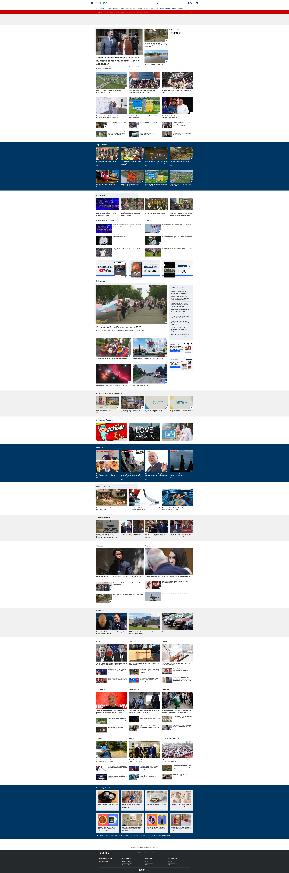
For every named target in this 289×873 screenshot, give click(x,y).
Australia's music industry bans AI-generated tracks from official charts (150, 717)
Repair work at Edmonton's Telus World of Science (148, 358)
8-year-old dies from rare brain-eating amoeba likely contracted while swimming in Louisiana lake (182, 679)
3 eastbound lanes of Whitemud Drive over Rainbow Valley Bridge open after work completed (116, 133)
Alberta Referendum (177, 8)
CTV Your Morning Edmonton (127, 8)
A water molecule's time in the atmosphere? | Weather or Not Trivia (156, 411)
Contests (146, 8)
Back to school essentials (104, 410)
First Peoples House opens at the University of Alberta (106, 162)
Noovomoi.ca (171, 863)
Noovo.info (171, 861)
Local (112, 3)
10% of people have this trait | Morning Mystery (181, 411)
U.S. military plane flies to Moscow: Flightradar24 (175, 593)
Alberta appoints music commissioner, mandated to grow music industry (182, 133)
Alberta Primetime (165, 8)
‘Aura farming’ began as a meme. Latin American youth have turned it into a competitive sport (176, 711)
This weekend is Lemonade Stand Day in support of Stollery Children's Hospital (131, 163)
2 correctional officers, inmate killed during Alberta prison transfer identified (111, 632)
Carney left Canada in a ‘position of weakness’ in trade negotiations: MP (181, 535)
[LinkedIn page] (109, 853)
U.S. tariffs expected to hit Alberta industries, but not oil (180, 162)
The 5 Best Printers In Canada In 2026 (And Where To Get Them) (156, 805)
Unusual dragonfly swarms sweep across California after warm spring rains (182, 767)
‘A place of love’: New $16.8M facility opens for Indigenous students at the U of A (142, 91)
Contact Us (155, 847)
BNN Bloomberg (149, 863)
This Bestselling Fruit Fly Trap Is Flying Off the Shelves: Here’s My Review (181, 828)
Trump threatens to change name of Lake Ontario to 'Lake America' (107, 474)
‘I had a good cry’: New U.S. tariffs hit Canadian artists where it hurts (149, 726)
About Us (133, 847)
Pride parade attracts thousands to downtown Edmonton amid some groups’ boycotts (131, 213)
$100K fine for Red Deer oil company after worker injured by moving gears (143, 632)
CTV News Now (169, 3)
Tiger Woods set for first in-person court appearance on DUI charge (108, 760)
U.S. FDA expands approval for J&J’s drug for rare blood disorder (144, 663)
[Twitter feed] (100, 853)
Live (177, 3)
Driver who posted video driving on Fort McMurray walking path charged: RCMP (149, 133)
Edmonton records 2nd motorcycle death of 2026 (180, 185)
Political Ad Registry (127, 864)
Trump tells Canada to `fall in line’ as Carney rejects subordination (142, 760)
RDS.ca (170, 864)
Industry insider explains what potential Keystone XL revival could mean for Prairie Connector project (106, 536)
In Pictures (133, 3)
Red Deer (139, 8)
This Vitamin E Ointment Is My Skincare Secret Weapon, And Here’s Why (131, 806)
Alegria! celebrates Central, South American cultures (112, 358)
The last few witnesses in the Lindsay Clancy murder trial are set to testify (167, 576)
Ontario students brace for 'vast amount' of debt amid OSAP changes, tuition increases (119, 577)
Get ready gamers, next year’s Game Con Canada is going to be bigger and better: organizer (107, 213)
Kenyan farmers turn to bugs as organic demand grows (116, 728)
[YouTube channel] (106, 853)
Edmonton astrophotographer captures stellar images (112, 385)
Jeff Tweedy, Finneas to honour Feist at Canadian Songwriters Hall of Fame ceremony (144, 711)
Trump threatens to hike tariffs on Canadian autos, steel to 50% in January (117, 671)
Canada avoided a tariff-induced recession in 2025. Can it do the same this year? (156, 536)
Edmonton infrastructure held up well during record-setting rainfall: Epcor (156, 162)
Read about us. (166, 835)
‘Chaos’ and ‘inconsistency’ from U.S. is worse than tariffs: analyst (132, 535)
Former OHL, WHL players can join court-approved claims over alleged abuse (144, 508)
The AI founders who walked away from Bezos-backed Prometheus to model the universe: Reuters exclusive (110, 712)
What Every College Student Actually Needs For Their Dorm (156, 827)
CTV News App (147, 847)
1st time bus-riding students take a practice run (106, 185)
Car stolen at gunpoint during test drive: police (176, 632)
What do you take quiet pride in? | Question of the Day (131, 411)
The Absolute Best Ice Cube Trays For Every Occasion (108, 805)
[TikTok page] (103, 853)
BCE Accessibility (103, 861)
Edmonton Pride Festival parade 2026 (118, 327)
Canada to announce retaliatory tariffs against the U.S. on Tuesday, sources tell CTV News (182, 124)
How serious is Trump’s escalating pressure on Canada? (180, 474)
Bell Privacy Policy (126, 861)
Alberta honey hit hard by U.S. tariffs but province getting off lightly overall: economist (155, 45)
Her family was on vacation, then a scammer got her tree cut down (110, 508)
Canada (118, 3)
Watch (125, 3)
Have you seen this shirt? (119, 236)
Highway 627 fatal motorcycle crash (143, 385)
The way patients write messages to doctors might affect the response (177, 663)
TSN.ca (147, 864)
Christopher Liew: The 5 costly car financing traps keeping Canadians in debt (176, 508)
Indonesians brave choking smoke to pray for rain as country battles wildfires (177, 760)
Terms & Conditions (127, 863)
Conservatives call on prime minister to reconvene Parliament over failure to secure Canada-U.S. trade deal (117, 680)
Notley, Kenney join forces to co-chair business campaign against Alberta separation (118, 60)
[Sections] (91, 3)
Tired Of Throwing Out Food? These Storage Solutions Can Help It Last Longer (106, 828)
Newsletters (140, 847)
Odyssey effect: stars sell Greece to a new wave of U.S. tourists (182, 717)
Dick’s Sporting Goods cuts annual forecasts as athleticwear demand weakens (149, 671)
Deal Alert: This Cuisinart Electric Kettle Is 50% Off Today (181, 805)
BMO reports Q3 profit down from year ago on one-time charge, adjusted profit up (149, 680)
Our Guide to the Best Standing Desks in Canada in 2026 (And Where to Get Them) (131, 828)
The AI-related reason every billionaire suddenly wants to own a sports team (117, 776)
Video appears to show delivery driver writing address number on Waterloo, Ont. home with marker (131, 475)
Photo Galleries (154, 8)
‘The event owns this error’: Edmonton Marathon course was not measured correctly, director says (181, 213)
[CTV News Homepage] (101, 3)
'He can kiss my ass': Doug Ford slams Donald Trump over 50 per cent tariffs (156, 475)
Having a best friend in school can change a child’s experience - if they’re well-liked (182, 727)
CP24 (146, 861)
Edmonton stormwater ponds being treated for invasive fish (156, 185)
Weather (115, 8)
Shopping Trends (157, 3)
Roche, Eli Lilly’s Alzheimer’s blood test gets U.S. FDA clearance (182, 669)
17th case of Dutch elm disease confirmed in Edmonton (130, 185)
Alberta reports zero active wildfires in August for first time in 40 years (156, 212)
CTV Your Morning (144, 3)
